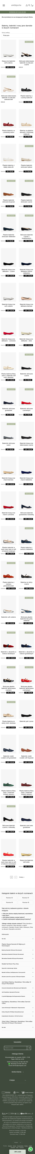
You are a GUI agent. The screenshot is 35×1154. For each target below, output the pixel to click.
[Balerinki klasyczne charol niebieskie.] (26, 466)
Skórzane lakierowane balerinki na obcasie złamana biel (8, 97)
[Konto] (27, 5)
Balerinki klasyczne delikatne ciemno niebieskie (26, 271)
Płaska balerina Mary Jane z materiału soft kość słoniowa (8, 375)
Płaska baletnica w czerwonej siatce (8, 131)
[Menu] (4, 5)
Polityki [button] (12, 1080)
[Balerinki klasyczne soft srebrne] (8, 292)
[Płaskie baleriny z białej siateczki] (8, 153)
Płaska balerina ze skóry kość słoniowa (8, 722)
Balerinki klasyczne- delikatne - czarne (8, 270)
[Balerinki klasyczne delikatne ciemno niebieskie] (26, 257)
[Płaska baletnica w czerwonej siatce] (8, 118)
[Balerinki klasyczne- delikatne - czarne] (8, 257)
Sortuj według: (6, 32)
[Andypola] (16, 5)
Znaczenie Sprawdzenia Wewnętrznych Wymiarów (14, 988)
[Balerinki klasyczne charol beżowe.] (8, 466)
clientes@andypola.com (19, 1065)
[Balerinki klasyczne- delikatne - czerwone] (8, 327)
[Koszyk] (32, 5)
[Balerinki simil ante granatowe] (26, 813)
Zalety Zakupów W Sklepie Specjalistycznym (13, 1011)
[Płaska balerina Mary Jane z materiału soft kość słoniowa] (8, 361)
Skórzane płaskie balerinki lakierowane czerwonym (26, 688)
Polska (26, 1146)
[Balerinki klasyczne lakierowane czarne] (26, 431)
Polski (16, 1142)
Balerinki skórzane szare (8, 444)
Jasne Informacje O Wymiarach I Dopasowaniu (13, 1007)
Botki (21, 927)
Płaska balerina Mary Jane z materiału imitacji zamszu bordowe (26, 793)
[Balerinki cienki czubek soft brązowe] (26, 744)
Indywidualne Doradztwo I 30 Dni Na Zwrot (12, 1016)
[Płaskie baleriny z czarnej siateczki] (26, 83)
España (10, 1146)
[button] (29, 5)
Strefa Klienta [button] (16, 1072)
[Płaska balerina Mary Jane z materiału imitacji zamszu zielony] (8, 778)
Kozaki (17, 927)
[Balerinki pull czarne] (26, 709)
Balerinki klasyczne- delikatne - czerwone (9, 340)
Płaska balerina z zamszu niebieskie (26, 548)
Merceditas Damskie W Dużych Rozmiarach (12, 958)
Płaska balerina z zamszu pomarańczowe (8, 584)
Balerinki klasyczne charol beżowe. (8, 479)
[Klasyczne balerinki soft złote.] (26, 848)
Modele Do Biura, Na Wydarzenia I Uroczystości (13, 972)
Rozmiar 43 (25, 897)
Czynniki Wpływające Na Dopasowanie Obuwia (13, 996)
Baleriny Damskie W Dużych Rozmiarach (12, 950)
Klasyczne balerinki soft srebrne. (8, 62)
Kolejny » (21, 877)
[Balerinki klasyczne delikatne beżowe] (26, 292)
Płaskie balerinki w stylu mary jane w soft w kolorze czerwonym (8, 862)
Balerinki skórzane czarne (26, 374)
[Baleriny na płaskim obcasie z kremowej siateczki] (26, 118)
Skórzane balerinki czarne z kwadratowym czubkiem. (26, 237)
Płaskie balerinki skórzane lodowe (26, 166)
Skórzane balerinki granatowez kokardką (26, 513)
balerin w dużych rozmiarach (21, 893)
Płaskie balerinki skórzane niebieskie (8, 235)
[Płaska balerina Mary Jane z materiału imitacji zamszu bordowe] (26, 778)
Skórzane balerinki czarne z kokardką (8, 826)
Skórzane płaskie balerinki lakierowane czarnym (9, 688)
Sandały (11, 927)
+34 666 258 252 (23, 1062)
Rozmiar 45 (25, 902)
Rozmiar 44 (9, 902)
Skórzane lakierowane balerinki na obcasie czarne (26, 62)
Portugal (21, 1147)
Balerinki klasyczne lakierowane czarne (26, 444)
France (14, 1146)
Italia (17, 1147)
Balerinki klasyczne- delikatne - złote (26, 340)
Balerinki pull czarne (26, 721)
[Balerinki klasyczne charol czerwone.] (8, 500)
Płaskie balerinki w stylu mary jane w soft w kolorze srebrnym (8, 549)
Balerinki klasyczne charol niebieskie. (26, 479)
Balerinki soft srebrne (8, 617)
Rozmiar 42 (9, 897)
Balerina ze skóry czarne (26, 583)
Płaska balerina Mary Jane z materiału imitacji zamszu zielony (8, 793)
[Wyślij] (29, 1048)
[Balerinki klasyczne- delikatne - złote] (26, 327)
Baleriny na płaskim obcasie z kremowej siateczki (26, 132)
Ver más (4, 938)
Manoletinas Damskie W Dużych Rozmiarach (13, 954)
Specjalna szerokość (15, 929)
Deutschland (20, 1146)
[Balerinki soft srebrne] (8, 605)
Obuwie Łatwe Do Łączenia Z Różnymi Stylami (13, 976)
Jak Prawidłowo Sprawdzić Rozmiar (10, 992)
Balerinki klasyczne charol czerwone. (8, 513)
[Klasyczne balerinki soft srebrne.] (8, 49)
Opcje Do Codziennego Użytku (9, 968)
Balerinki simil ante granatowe (26, 826)
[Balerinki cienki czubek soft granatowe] (8, 744)
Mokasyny (26, 927)
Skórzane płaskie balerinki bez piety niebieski (26, 618)
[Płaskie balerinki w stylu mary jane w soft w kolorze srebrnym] (8, 535)
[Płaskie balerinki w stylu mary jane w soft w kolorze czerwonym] (8, 848)
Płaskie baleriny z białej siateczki (9, 166)
